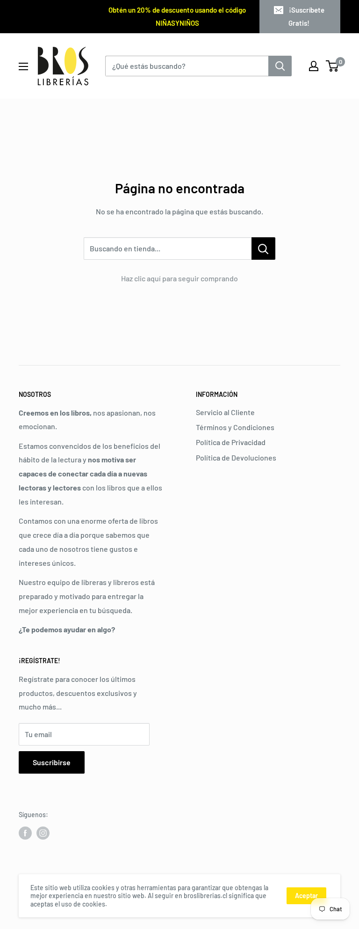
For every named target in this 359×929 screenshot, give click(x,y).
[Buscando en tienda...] (263, 248)
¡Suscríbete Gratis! (306, 16)
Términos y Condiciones (235, 427)
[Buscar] (280, 66)
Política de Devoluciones (236, 457)
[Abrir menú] (23, 66)
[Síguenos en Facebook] (25, 833)
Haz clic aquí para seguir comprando (179, 278)
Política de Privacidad (231, 442)
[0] (332, 66)
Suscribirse (52, 762)
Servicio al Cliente (225, 412)
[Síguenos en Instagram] (43, 833)
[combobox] (186, 66)
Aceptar (306, 896)
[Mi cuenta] (313, 66)
